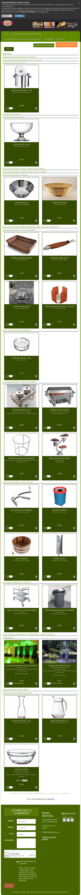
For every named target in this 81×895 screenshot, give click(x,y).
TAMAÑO (18, 780)
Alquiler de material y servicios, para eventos (22, 39)
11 (46, 793)
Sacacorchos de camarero (21, 510)
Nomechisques (59, 559)
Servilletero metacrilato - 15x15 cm (59, 306)
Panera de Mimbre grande (21, 258)
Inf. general (49, 39)
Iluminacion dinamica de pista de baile (21, 666)
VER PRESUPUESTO (66, 44)
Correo (11, 834)
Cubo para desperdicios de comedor (59, 610)
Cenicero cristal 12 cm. (21, 358)
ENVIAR (9, 885)
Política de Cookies (63, 892)
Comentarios (9, 840)
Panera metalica (21, 203)
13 (52, 793)
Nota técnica (53, 892)
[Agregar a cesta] (36, 108)
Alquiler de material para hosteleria (27, 34)
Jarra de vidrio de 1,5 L (59, 721)
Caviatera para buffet (21, 306)
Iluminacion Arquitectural (59, 666)
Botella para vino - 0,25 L (21, 721)
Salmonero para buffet (59, 258)
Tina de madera (21, 559)
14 (56, 793)
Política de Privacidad (43, 892)
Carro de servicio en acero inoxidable (21, 610)
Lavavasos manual (59, 510)
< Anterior (14, 793)
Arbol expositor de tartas (59, 458)
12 (49, 793)
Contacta (61, 39)
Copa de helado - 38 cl (21, 144)
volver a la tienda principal (43, 45)
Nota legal (33, 892)
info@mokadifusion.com (50, 832)
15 (59, 793)
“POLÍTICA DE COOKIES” (27, 12)
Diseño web (15, 892)
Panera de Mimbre (59, 203)
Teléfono (10, 827)
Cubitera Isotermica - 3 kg (21, 90)
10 (42, 793)
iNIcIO (6, 34)
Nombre (11, 821)
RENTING (9, 49)
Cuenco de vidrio (21, 769)
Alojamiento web (24, 892)
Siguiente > (64, 793)
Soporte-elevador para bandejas (21, 458)
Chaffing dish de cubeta (59, 410)
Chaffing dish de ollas (22, 410)
